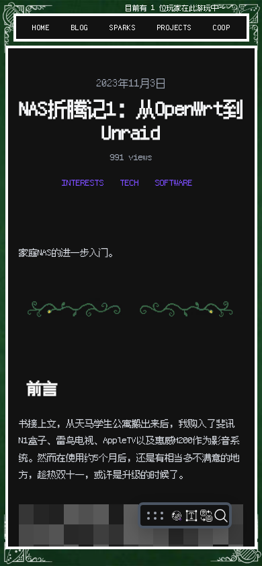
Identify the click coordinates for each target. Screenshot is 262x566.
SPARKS (123, 27)
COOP (221, 27)
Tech (129, 182)
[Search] (221, 516)
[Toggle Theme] (176, 515)
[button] (155, 515)
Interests (83, 182)
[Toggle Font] (191, 515)
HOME (41, 27)
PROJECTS (174, 27)
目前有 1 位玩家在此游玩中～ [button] (174, 7)
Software (174, 182)
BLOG (79, 27)
